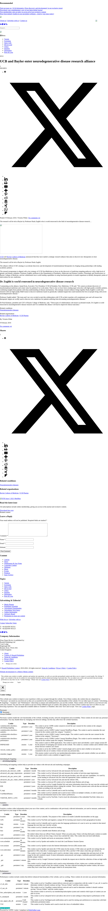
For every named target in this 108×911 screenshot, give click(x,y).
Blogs (6, 569)
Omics (6, 47)
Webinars (7, 567)
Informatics (8, 50)
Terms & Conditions (11, 657)
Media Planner (9, 604)
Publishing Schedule (11, 606)
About (6, 653)
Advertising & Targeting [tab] (8, 759)
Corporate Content (10, 565)
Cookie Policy (9, 661)
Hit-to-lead (7, 589)
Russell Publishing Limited (11, 668)
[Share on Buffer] (6, 203)
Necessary (6, 712)
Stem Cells (7, 43)
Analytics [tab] (3, 803)
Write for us (4, 619)
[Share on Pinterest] (6, 195)
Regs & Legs (8, 52)
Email (2, 543)
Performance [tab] (4, 871)
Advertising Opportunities (13, 608)
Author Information (10, 612)
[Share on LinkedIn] (6, 180)
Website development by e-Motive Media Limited (16, 672)
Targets (6, 39)
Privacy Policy (9, 659)
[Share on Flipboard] (6, 214)
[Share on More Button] (6, 191)
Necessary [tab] (3, 710)
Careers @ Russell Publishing (14, 655)
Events (6, 571)
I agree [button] (19, 682)
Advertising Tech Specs (12, 610)
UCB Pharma (23, 315)
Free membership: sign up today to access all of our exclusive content (23, 12)
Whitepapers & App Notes (13, 563)
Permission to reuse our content (14, 616)
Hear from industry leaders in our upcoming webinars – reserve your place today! (27, 14)
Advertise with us (13, 21)
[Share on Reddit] (6, 199)
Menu (3, 35)
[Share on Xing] (6, 207)
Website (2, 547)
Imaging (7, 48)
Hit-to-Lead (8, 45)
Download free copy (7, 510)
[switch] (1, 761)
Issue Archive (8, 575)
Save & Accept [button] (5, 908)
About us (3, 21)
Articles (6, 560)
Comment (4, 536)
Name (2, 539)
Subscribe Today (11, 623)
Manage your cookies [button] (11, 663)
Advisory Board (9, 614)
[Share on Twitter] (56, 176)
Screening (7, 41)
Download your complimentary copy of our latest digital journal (21, 10)
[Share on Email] (6, 188)
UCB (2, 257)
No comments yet (34, 218)
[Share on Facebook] (5, 72)
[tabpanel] (54, 736)
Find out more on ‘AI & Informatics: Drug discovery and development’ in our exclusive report (31, 8)
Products (7, 573)
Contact (2, 623)
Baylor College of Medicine (16, 257)
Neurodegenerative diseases (9, 310)
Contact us (23, 21)
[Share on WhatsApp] (6, 210)
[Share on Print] (5, 184)
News (6, 561)
